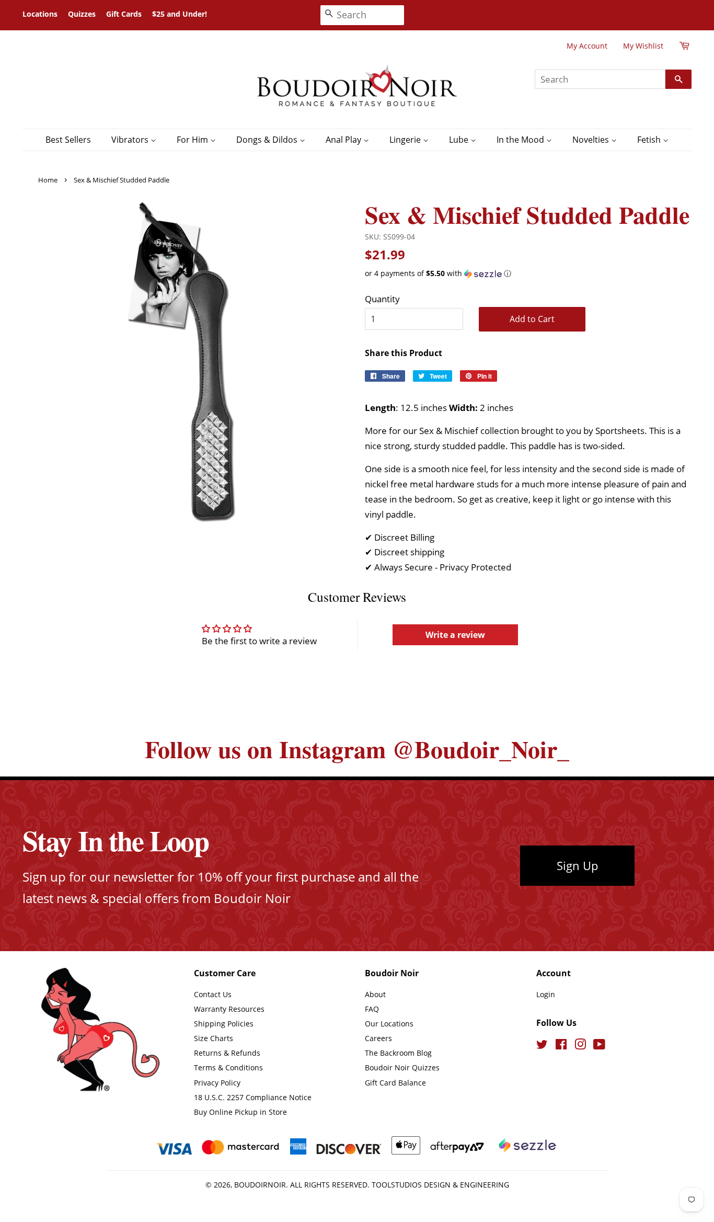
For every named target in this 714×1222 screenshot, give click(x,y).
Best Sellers (68, 139)
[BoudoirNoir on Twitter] (542, 1046)
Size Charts (213, 1038)
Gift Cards (124, 14)
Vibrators (131, 139)
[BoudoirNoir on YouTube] (599, 1046)
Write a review (455, 635)
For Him (193, 139)
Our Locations (389, 1024)
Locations (39, 14)
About (375, 994)
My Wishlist (643, 46)
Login (545, 994)
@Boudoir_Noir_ (480, 749)
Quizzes (82, 14)
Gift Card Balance (395, 1083)
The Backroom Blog (398, 1053)
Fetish (650, 139)
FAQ (372, 1009)
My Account (587, 46)
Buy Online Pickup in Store (240, 1112)
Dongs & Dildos (268, 139)
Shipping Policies (224, 1024)
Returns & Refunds (227, 1053)
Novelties (591, 139)
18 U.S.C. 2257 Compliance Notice (253, 1097)
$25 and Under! (179, 14)
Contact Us (213, 994)
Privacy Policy (217, 1083)
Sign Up (577, 865)
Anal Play (344, 139)
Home (47, 180)
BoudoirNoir (260, 1185)
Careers (378, 1038)
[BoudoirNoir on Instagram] (580, 1046)
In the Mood (521, 139)
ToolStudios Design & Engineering (440, 1185)
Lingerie (406, 139)
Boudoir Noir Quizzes (402, 1067)
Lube (459, 139)
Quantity (382, 299)
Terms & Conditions (228, 1067)
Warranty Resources (229, 1009)
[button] (528, 273)
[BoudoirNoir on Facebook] (561, 1046)
